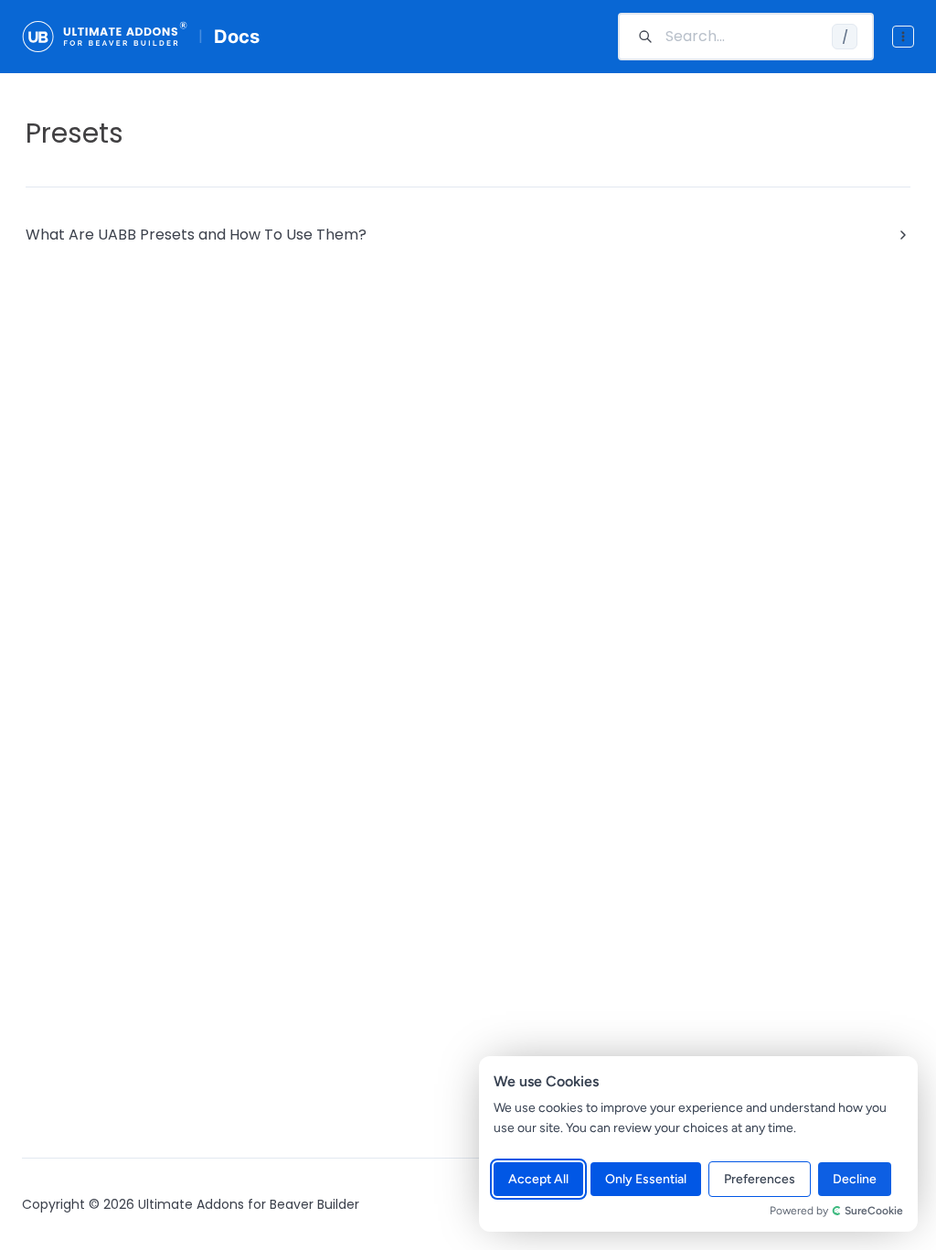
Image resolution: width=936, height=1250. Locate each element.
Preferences (759, 1179)
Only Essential (645, 1179)
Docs (237, 37)
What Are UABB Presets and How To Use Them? (196, 234)
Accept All (538, 1179)
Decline (855, 1179)
